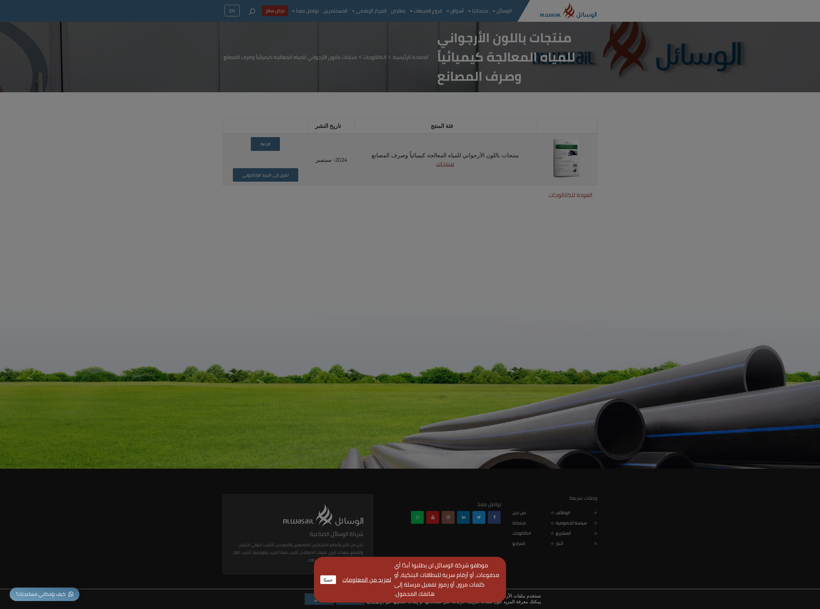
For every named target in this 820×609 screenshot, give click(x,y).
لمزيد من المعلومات (366, 579)
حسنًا (328, 579)
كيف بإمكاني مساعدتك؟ (41, 594)
